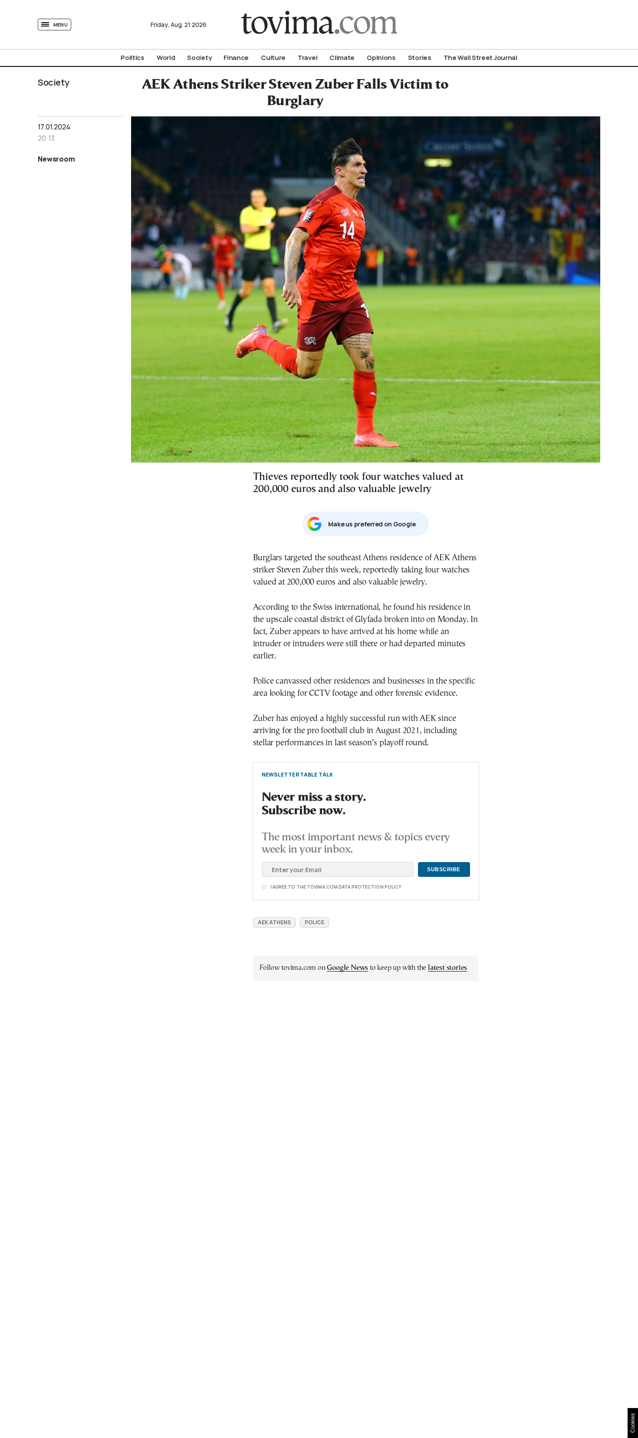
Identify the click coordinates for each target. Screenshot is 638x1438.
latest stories (447, 968)
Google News (347, 968)
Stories (419, 57)
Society (199, 57)
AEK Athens (274, 922)
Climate (342, 57)
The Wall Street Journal (480, 57)
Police (314, 922)
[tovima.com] (319, 24)
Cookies (633, 1423)
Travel (307, 57)
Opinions (381, 57)
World (166, 57)
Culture (273, 57)
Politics (133, 57)
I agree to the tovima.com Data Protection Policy (287, 887)
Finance (236, 57)
